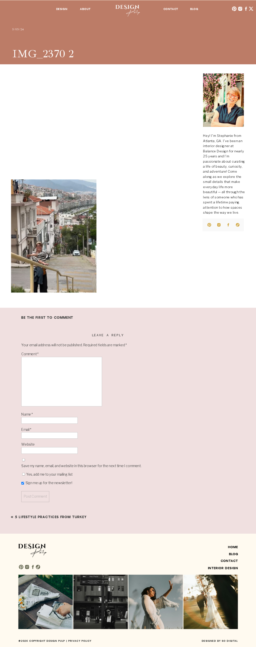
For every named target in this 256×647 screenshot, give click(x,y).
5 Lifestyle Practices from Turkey (51, 517)
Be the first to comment (47, 317)
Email (26, 429)
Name (27, 414)
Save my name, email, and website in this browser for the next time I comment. (81, 466)
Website (27, 444)
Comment (29, 354)
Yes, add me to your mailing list (49, 474)
